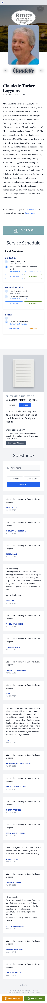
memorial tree (32, 209)
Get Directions (14, 276)
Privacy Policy (16, 992)
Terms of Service (30, 992)
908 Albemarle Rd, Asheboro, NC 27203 (25, 271)
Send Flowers (33, 329)
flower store (30, 213)
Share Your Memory (16, 443)
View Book (12, 405)
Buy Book (25, 405)
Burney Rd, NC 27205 (18, 299)
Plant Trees (33, 276)
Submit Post (23, 484)
